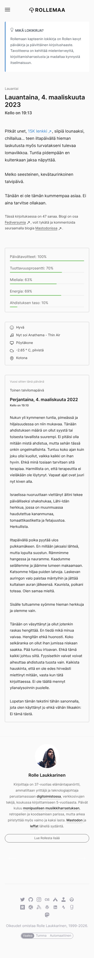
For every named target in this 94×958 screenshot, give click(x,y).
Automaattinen (60, 936)
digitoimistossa (49, 796)
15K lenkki (37, 131)
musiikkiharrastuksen (62, 808)
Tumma (41, 936)
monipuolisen (34, 808)
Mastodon (75, 820)
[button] (7, 9)
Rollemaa (50, 10)
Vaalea (28, 936)
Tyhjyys (80, 859)
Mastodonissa (46, 228)
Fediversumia (15, 222)
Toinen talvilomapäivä (27, 390)
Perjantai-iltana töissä (14, 859)
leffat (34, 826)
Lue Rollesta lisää (47, 838)
